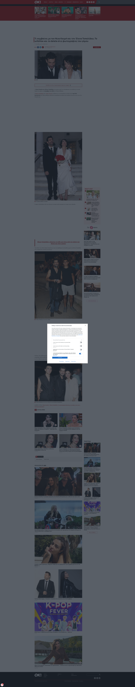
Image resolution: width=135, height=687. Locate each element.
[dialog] (67, 343)
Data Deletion (61, 361)
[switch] (80, 342)
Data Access (67, 361)
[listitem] (67, 340)
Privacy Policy (73, 361)
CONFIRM (60, 357)
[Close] (86, 326)
